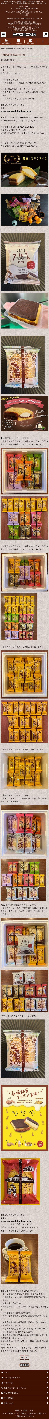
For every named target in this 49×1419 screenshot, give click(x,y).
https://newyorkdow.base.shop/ (16, 111)
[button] (3, 34)
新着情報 (25, 1365)
